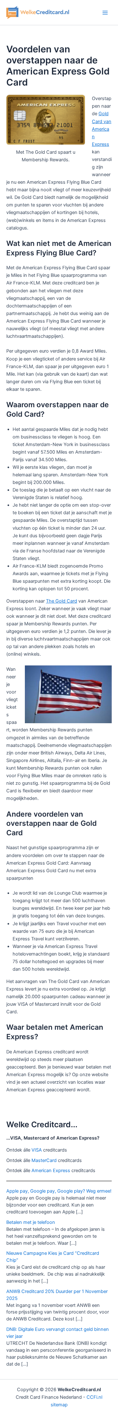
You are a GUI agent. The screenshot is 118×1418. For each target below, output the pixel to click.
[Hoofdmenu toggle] (105, 12)
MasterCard (44, 1160)
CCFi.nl (94, 1397)
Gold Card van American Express (101, 129)
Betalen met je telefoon (30, 1222)
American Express (50, 1170)
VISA (36, 1150)
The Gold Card (61, 601)
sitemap (59, 1405)
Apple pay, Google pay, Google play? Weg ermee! (58, 1191)
